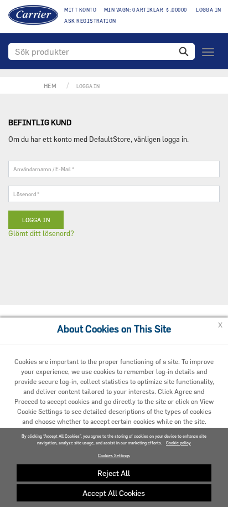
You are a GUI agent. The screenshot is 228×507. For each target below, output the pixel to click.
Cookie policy (178, 443)
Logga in (208, 10)
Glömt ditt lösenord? (41, 233)
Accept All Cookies (113, 493)
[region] (114, 467)
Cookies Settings (114, 455)
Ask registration (89, 21)
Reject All (113, 473)
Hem (50, 85)
